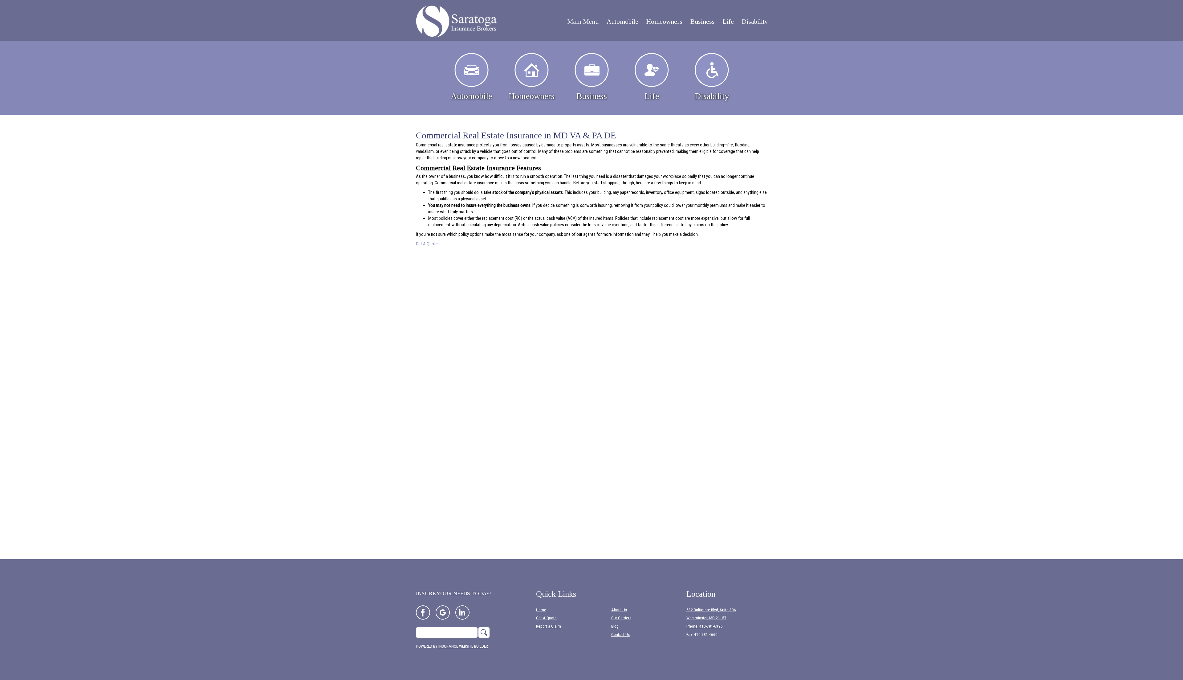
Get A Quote (427, 244)
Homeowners (532, 96)
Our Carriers (621, 618)
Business (591, 96)
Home (541, 610)
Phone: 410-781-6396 (704, 626)
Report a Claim (548, 626)
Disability (712, 96)
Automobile (471, 96)
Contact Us (620, 634)
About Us (619, 610)
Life (651, 96)
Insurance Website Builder (463, 646)
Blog (615, 626)
